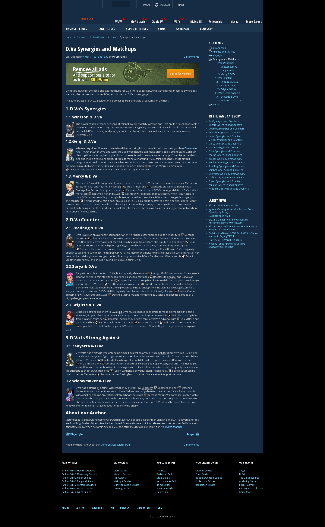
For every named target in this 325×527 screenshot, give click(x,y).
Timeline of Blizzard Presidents (225, 240)
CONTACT (81, 508)
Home (69, 37)
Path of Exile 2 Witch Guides (76, 492)
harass (178, 398)
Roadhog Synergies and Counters (226, 166)
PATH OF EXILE (69, 462)
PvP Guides (120, 477)
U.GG (242, 474)
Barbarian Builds (165, 474)
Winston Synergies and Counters (226, 185)
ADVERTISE (98, 508)
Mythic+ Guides (122, 474)
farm (144, 273)
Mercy (79, 183)
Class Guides (121, 470)
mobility (100, 131)
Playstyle (217, 55)
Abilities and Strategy (224, 51)
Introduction (219, 48)
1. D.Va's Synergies (224, 63)
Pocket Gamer (246, 484)
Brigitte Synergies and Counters (225, 124)
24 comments (191, 56)
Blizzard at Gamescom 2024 (223, 205)
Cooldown (147, 387)
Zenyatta (189, 148)
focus (147, 249)
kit (120, 311)
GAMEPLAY (183, 29)
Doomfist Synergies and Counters (226, 128)
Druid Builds (163, 477)
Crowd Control (181, 356)
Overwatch (82, 37)
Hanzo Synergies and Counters (225, 136)
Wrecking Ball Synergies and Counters (229, 188)
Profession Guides (205, 481)
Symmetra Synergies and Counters (227, 173)
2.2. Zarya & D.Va (225, 85)
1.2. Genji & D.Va (225, 70)
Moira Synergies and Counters (225, 147)
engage (171, 277)
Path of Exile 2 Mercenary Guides (79, 474)
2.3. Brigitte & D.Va (226, 89)
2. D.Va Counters (223, 78)
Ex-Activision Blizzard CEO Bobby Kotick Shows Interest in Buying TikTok (233, 235)
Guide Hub (162, 492)
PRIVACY (124, 508)
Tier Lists (161, 470)
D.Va (113, 37)
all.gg (242, 470)
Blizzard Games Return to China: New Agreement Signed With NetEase (228, 221)
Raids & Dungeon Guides (208, 477)
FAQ (112, 508)
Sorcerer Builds (164, 488)
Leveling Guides (122, 488)
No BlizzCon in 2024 (219, 216)
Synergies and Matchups (225, 59)
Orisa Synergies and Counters (224, 151)
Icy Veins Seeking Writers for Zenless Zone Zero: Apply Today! (231, 211)
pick (107, 398)
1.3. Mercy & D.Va (225, 74)
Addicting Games (248, 481)
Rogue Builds (163, 484)
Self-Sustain (105, 326)
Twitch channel (173, 426)
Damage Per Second (87, 190)
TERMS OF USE (142, 508)
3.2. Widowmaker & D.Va (229, 100)
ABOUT (65, 508)
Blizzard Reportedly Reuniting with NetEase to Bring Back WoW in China (233, 228)
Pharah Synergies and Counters (225, 155)
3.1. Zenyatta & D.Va (227, 96)
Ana (78, 151)
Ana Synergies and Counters (223, 121)
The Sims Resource (249, 477)
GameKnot (245, 492)
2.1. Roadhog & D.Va (227, 81)
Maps (216, 104)
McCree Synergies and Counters (225, 140)
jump (136, 315)
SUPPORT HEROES (137, 29)
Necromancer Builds (167, 481)
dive (78, 127)
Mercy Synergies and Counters (225, 143)
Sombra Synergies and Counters (226, 170)
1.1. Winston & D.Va (226, 66)
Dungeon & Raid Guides (126, 484)
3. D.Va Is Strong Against (227, 93)
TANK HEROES (106, 29)
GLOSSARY (206, 29)
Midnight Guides (122, 481)
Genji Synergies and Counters (224, 132)
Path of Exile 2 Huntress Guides (78, 470)
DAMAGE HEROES (76, 29)
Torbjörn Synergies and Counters (226, 177)
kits (98, 183)
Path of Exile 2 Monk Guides (76, 477)
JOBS (159, 508)
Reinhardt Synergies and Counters (227, 162)
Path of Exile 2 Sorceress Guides (79, 484)
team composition (91, 127)
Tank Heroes (99, 37)
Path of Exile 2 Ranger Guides (77, 481)
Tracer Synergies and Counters (225, 181)
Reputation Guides (205, 484)
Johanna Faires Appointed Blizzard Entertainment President (227, 245)
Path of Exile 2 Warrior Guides (77, 488)
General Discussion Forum (115, 444)
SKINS (162, 29)
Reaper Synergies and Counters (225, 158)
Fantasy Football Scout (251, 488)
